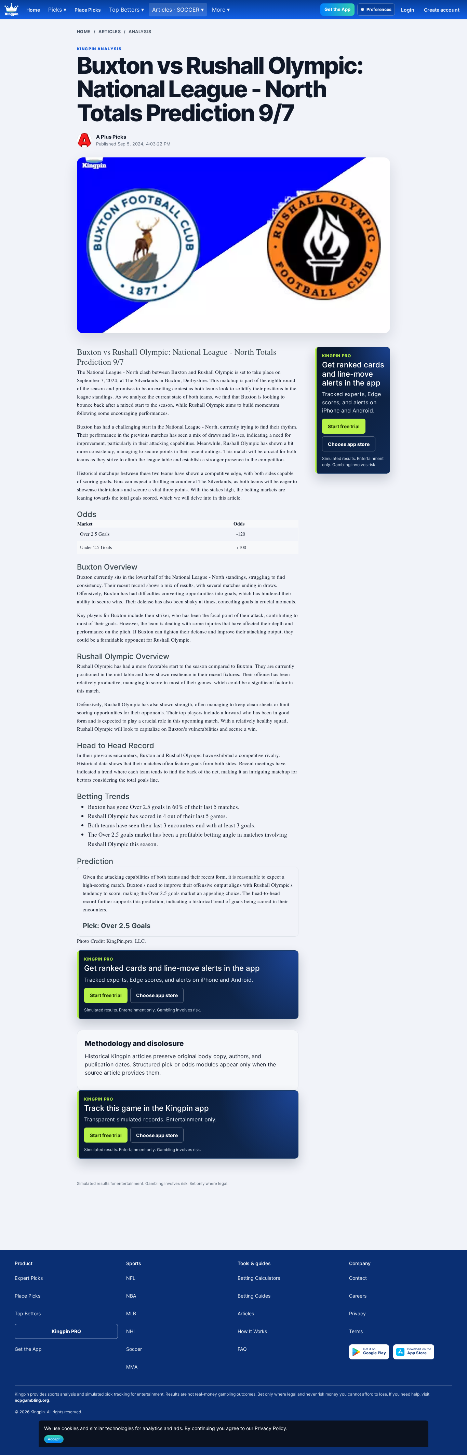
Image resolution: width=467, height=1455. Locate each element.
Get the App (337, 9)
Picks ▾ (57, 9)
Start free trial (106, 995)
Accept (54, 1439)
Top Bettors (28, 1313)
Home (33, 10)
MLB (131, 1313)
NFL (130, 1278)
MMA (131, 1367)
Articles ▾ (178, 9)
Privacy (357, 1313)
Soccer (134, 1349)
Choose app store (157, 995)
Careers (357, 1296)
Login (407, 10)
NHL (131, 1331)
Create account (441, 10)
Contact (358, 1278)
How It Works (252, 1331)
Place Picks (88, 10)
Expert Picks (29, 1278)
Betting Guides (254, 1296)
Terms (356, 1331)
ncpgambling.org (32, 1399)
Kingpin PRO (66, 1331)
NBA (131, 1296)
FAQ (242, 1349)
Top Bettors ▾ (126, 9)
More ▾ (221, 9)
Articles (109, 31)
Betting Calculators (259, 1278)
